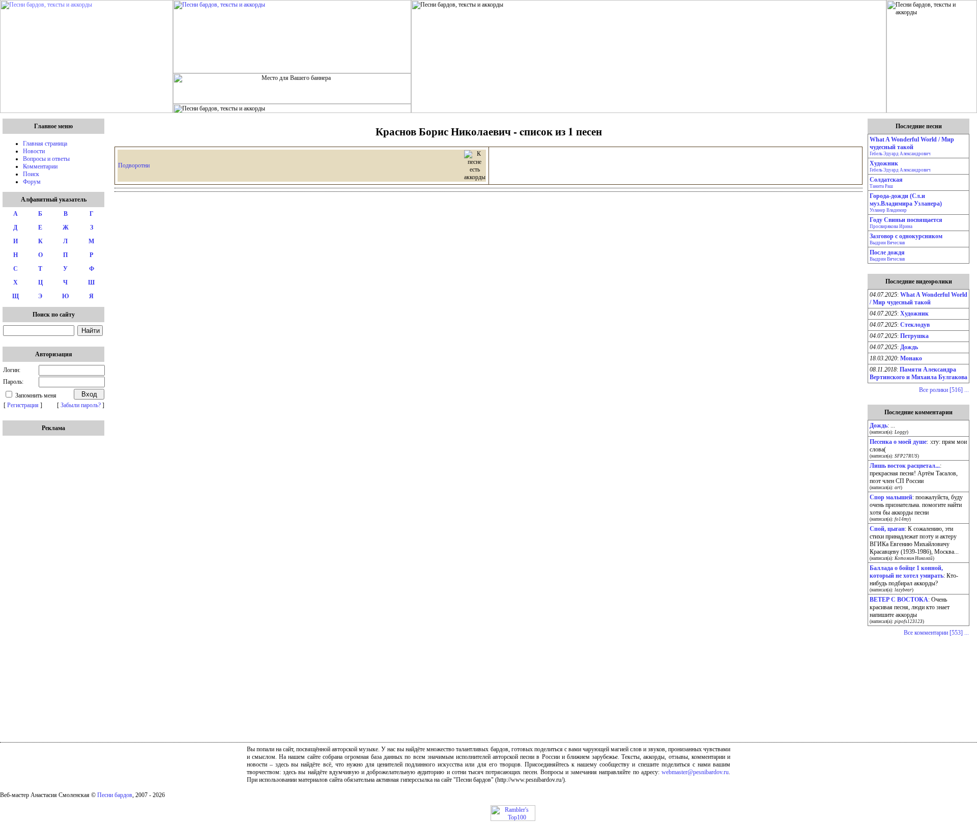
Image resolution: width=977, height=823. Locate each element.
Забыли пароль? (81, 405)
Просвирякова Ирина (891, 226)
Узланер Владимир (888, 210)
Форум (32, 181)
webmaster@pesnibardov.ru (695, 772)
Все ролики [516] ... (944, 389)
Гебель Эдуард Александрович (900, 153)
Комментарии (40, 166)
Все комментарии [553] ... (936, 632)
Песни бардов (114, 795)
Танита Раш (881, 186)
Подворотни (134, 165)
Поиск (31, 174)
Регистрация (23, 405)
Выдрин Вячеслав (887, 242)
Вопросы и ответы (46, 158)
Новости (34, 151)
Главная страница (45, 143)
